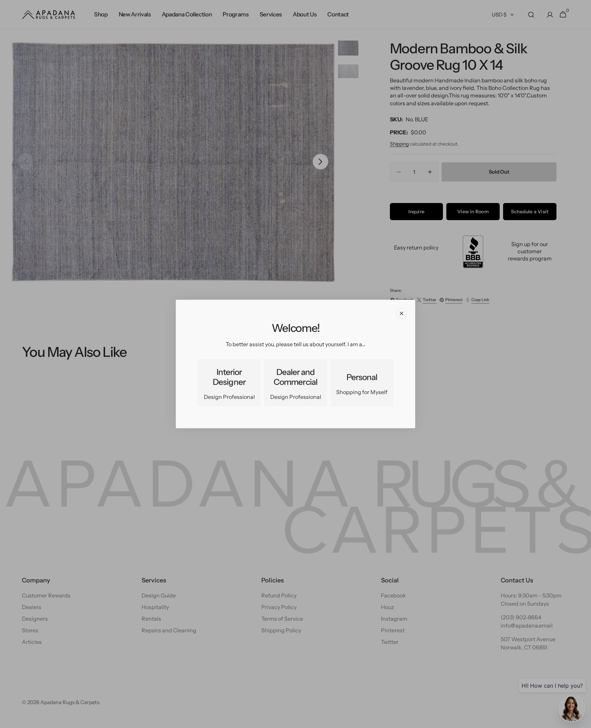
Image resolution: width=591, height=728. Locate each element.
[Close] (401, 313)
